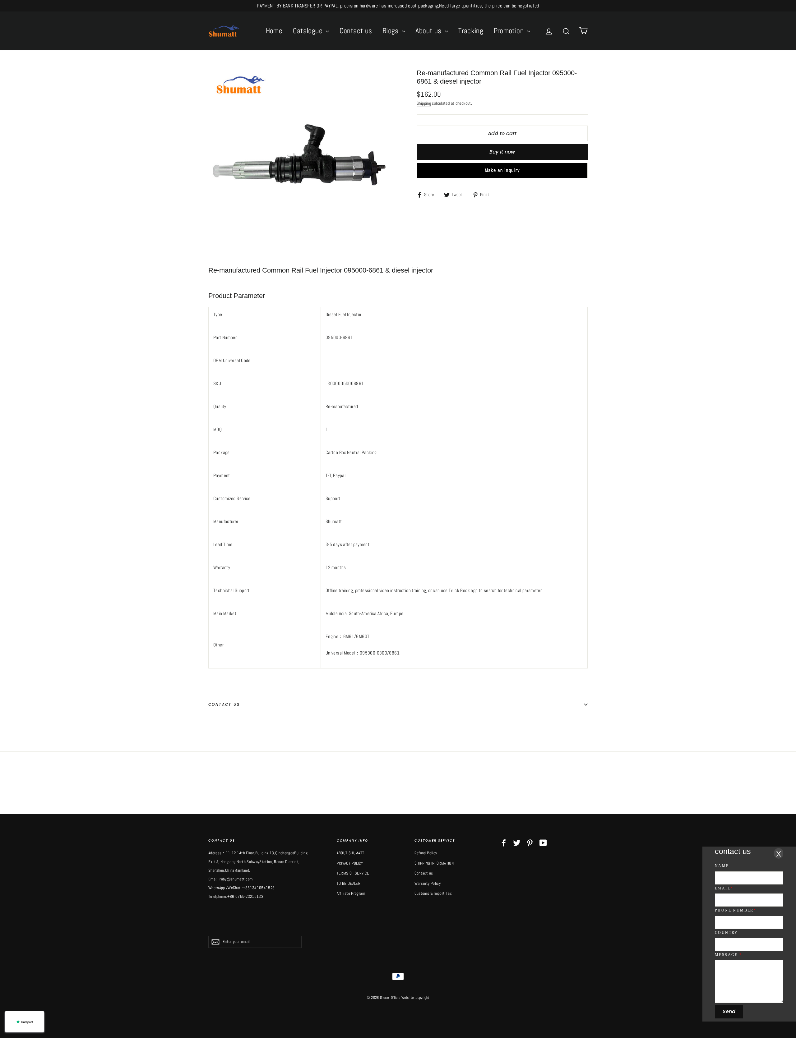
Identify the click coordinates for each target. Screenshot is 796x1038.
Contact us (356, 30)
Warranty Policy (427, 883)
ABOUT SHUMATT (350, 853)
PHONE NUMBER (735, 910)
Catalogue (309, 30)
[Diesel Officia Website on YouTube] (543, 843)
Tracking (470, 30)
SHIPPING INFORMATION (434, 863)
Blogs (391, 30)
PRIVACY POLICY (350, 863)
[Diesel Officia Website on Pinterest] (530, 843)
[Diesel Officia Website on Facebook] (503, 843)
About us (429, 30)
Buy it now (502, 151)
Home (274, 30)
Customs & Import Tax (433, 893)
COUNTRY (726, 932)
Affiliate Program (351, 893)
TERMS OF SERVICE (353, 873)
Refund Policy (425, 853)
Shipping (424, 103)
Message (728, 955)
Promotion (510, 30)
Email (724, 888)
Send (729, 1011)
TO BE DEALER (349, 883)
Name (722, 866)
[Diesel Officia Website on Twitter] (517, 843)
